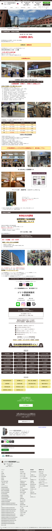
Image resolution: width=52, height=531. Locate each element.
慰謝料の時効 (44, 386)
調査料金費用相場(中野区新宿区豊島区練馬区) (8, 523)
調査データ (17, 7)
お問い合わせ (46, 4)
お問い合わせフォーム (26, 421)
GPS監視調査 (44, 366)
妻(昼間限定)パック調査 (7, 372)
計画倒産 (21, 496)
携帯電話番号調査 (7, 369)
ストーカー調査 (22, 493)
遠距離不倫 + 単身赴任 (7, 389)
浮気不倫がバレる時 (19, 386)
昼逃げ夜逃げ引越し (32, 383)
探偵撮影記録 (7, 366)
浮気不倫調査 (7, 353)
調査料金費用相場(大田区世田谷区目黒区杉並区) (8, 518)
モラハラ (32, 386)
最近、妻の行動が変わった (43, 479)
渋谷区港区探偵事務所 (4, 498)
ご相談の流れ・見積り (40, 8)
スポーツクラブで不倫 (42, 476)
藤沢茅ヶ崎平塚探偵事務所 (5, 490)
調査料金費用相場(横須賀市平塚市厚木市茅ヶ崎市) (8, 520)
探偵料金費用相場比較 (7, 380)
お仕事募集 (3, 484)
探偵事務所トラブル (44, 380)
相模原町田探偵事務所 (4, 487)
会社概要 (11, 7)
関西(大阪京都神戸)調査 (44, 356)
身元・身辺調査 (22, 490)
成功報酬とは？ (20, 380)
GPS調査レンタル (32, 372)
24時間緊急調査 (32, 356)
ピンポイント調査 (32, 353)
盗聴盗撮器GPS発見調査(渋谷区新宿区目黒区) (8, 507)
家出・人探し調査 (20, 366)
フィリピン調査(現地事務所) (7, 356)
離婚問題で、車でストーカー (43, 482)
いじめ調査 (32, 369)
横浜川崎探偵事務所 (4, 493)
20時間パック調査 (20, 353)
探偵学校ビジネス (20, 389)
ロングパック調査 (45, 353)
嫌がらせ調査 (44, 369)
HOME (5, 7)
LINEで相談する (26, 405)
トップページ (3, 28)
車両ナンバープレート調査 (20, 369)
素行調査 (21, 487)
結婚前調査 (45, 372)
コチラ (6, 444)
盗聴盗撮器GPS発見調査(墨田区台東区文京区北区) (8, 509)
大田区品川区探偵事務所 (5, 495)
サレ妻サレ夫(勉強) (19, 372)
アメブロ (5, 449)
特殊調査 (21, 495)
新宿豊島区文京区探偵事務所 (5, 501)
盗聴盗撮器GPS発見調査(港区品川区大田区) (7, 512)
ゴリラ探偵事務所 (9, 3)
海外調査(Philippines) (19, 356)
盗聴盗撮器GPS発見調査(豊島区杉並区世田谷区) (8, 515)
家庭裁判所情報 (23, 7)
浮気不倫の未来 (7, 386)
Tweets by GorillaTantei (42, 427)
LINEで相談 (46, 2)
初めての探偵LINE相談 (46, 8)
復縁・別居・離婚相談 (32, 380)
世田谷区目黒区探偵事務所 (5, 496)
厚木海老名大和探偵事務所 (5, 492)
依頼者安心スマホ (32, 366)
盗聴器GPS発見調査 (23, 492)
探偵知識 (2, 479)
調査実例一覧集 (41, 471)
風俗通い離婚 (19, 383)
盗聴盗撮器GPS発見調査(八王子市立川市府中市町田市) (9, 517)
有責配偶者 (7, 383)
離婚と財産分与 (45, 383)
